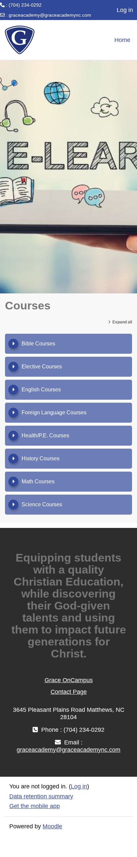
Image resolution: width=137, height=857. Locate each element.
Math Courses (38, 481)
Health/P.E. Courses (45, 435)
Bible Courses (38, 343)
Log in (125, 10)
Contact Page (69, 691)
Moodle (52, 826)
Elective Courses (42, 366)
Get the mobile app (34, 806)
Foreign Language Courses (54, 412)
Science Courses (42, 504)
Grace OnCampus (69, 680)
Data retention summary (41, 796)
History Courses (41, 458)
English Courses (41, 389)
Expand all (122, 322)
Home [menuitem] (122, 40)
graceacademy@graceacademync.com (50, 15)
